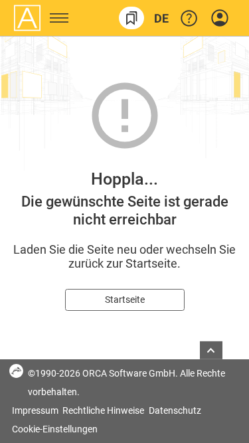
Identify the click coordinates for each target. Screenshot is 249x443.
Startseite (125, 299)
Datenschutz (175, 410)
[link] (131, 18)
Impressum (36, 410)
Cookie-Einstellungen (55, 429)
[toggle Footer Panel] (211, 350)
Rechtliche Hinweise (104, 410)
